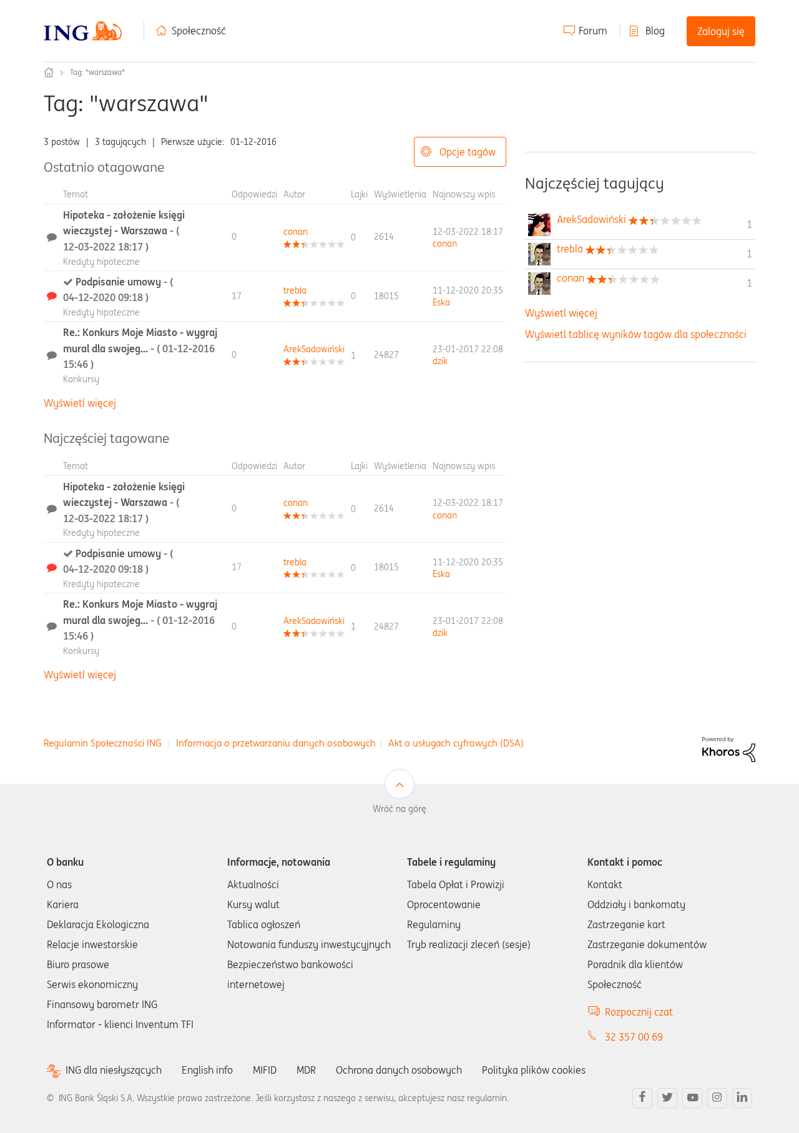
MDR (306, 1070)
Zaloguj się (721, 31)
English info (207, 1070)
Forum (593, 30)
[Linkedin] (742, 1098)
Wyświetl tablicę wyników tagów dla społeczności (636, 334)
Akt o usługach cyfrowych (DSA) (456, 743)
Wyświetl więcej (80, 403)
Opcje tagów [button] (467, 152)
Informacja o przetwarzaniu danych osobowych (276, 743)
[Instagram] (717, 1098)
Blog (655, 30)
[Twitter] (667, 1098)
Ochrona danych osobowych (399, 1070)
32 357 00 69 (634, 1037)
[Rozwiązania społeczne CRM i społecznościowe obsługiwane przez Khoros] (728, 748)
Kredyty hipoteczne (101, 261)
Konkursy (81, 379)
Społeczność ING (49, 72)
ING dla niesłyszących (114, 1070)
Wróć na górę (399, 808)
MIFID (265, 1070)
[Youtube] (692, 1098)
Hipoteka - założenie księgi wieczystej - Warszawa (124, 231)
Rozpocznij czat (639, 1012)
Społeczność (199, 30)
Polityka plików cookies (534, 1070)
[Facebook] (642, 1098)
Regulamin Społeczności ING (103, 743)
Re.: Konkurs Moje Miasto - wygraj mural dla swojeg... (140, 348)
